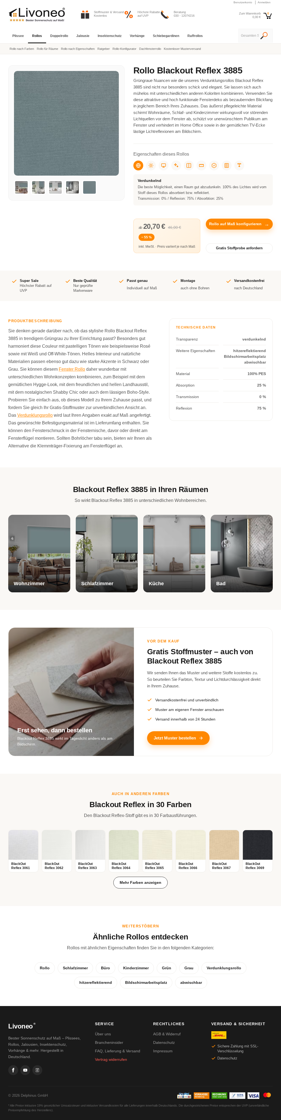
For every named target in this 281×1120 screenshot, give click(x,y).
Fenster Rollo (72, 369)
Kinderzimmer (136, 968)
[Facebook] (13, 1070)
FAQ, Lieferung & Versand (117, 1051)
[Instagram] (37, 1070)
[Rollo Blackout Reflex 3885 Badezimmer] (72, 187)
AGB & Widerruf (167, 1034)
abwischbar (191, 982)
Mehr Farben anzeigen (140, 882)
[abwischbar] (176, 165)
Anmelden (264, 2)
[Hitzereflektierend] (151, 165)
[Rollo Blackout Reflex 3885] (89, 187)
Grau (188, 968)
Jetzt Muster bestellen (175, 738)
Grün (166, 968)
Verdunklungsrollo (35, 415)
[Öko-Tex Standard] (214, 165)
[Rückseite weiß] (189, 165)
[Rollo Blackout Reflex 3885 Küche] (55, 187)
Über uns (103, 1034)
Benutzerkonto (243, 2)
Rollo (45, 968)
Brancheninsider (109, 1042)
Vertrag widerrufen (111, 1059)
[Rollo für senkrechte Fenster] (227, 165)
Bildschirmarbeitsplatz (146, 982)
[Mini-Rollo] (239, 165)
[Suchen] (264, 36)
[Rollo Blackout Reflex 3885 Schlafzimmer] (38, 187)
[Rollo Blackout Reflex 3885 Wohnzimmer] (21, 187)
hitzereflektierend (95, 982)
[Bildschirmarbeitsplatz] (163, 165)
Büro (105, 968)
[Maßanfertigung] (201, 165)
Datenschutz (164, 1042)
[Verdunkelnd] (138, 165)
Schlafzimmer (75, 968)
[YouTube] (25, 1070)
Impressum (163, 1051)
